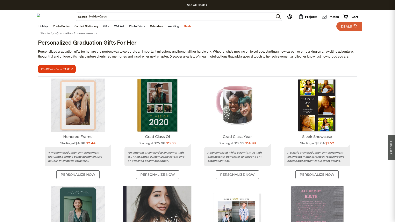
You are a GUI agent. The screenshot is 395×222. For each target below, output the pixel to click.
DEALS (346, 26)
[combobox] (175, 17)
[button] (278, 16)
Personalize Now (78, 175)
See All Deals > (197, 5)
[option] (47, 33)
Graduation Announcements (76, 33)
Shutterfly (47, 33)
